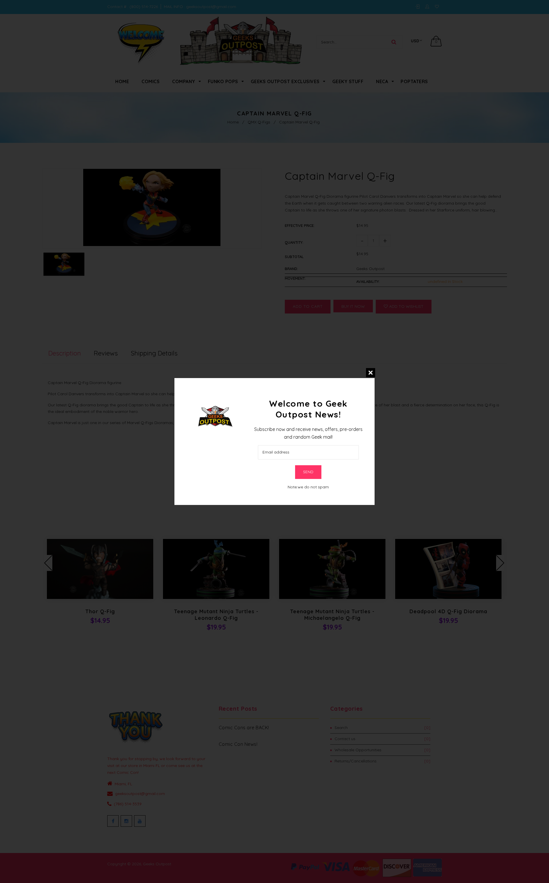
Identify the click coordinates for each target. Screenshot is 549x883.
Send (308, 471)
